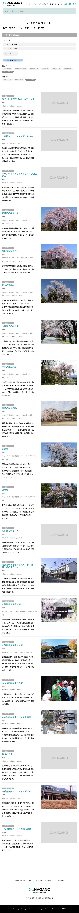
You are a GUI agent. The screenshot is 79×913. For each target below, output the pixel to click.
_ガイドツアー (11, 53)
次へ (47, 866)
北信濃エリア (7, 69)
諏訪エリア (45, 69)
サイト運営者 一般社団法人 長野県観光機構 (39, 898)
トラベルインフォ (56, 4)
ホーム (7, 11)
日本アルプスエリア (21, 69)
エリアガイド (43, 4)
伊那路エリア (68, 69)
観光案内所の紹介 (20, 880)
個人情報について (50, 880)
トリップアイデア (30, 4)
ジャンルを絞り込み (13, 35)
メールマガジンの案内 (35, 880)
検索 (13, 11)
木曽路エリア (56, 69)
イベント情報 (19, 79)
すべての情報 (30, 79)
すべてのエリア (8, 72)
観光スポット (7, 79)
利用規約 (61, 880)
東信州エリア (34, 69)
